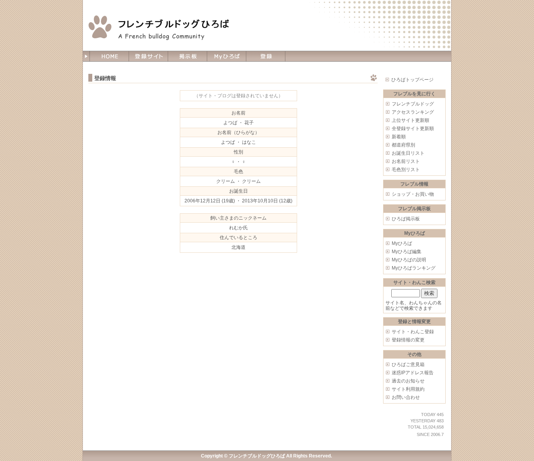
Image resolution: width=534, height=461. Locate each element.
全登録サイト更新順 (413, 128)
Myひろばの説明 (409, 260)
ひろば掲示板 (406, 219)
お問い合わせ (406, 397)
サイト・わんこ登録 (413, 331)
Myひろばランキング (413, 268)
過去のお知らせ (408, 381)
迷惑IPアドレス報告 (413, 372)
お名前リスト (406, 161)
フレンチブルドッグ (413, 104)
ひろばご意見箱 (408, 364)
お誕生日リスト (408, 153)
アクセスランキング (413, 112)
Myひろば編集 (406, 251)
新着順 (399, 136)
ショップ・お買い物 (413, 194)
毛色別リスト (406, 169)
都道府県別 (403, 145)
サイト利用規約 (408, 389)
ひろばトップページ (412, 79)
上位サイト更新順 (410, 120)
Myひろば (402, 243)
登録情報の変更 (408, 340)
